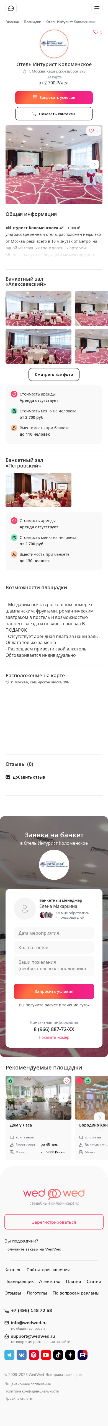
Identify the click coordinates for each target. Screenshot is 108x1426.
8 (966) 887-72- (54, 1029)
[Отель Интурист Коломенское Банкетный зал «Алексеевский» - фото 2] (38, 346)
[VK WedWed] (22, 1355)
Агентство (49, 1281)
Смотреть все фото (54, 374)
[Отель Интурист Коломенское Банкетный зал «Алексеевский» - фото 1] (38, 308)
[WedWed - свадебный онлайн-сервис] (54, 1198)
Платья (73, 1281)
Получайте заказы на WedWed (32, 1249)
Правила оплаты (18, 1398)
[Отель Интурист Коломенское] (54, 164)
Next (94, 164)
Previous (9, 1117)
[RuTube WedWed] (83, 1355)
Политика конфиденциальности (31, 1391)
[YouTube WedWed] (46, 1355)
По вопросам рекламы (76, 1293)
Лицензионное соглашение (27, 1384)
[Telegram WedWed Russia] (9, 1355)
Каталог (12, 1270)
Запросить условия (54, 991)
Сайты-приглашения (48, 1270)
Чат (11, 8)
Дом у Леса (21, 1125)
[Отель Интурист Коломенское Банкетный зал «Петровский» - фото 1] (38, 490)
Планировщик (19, 1281)
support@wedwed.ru (33, 1336)
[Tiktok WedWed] (58, 1355)
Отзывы (12, 1293)
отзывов (25, 1137)
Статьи (94, 1281)
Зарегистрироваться (54, 1222)
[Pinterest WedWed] (34, 1355)
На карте (54, 76)
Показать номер (54, 1037)
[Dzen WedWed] (70, 1355)
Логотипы (37, 1293)
